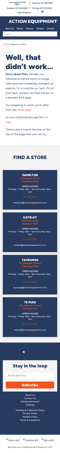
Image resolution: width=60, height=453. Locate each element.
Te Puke (42, 8)
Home (6, 44)
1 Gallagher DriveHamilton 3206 (30, 180)
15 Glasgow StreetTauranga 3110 (30, 265)
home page (24, 109)
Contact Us (30, 398)
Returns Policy (30, 416)
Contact (50, 29)
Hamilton (42, 3)
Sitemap (30, 405)
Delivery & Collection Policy (30, 410)
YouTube (38, 428)
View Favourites (36, 12)
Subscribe (30, 385)
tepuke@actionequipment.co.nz (30, 330)
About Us (10, 29)
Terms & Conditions (30, 420)
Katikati (17, 8)
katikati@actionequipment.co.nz (30, 245)
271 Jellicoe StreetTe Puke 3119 (30, 307)
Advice (20, 29)
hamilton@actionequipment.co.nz (30, 202)
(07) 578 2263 (30, 281)
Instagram (30, 428)
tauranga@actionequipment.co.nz (30, 287)
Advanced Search (30, 401)
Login (24, 12)
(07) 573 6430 (30, 324)
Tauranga (17, 3)
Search (54, 33)
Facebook (22, 428)
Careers (40, 29)
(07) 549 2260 (30, 239)
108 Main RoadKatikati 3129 (30, 222)
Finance (29, 29)
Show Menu (4, 21)
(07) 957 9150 (30, 197)
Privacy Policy (30, 413)
